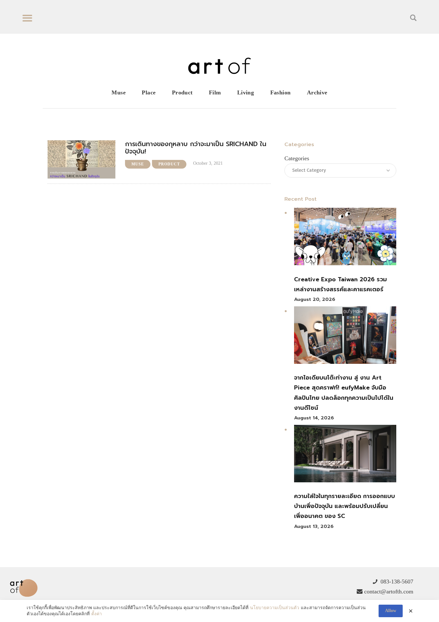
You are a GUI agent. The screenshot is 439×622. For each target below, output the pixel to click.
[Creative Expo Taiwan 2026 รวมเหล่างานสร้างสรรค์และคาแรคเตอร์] (345, 238)
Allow (390, 610)
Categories (296, 158)
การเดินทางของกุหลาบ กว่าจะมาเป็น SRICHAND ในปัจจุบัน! (195, 147)
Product (169, 164)
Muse (137, 164)
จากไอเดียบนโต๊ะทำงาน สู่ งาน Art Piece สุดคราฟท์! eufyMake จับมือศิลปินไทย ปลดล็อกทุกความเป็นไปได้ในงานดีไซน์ (343, 392)
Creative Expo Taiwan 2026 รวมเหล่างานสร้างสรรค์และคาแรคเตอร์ (340, 284)
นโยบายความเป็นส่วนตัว (274, 607)
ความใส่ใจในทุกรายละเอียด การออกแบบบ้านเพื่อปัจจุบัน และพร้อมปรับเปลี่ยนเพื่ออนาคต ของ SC (344, 506)
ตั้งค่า (96, 613)
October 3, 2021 (208, 163)
